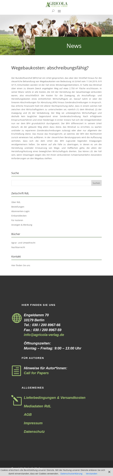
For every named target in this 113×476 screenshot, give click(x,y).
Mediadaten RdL (37, 406)
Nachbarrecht (18, 247)
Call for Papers (36, 373)
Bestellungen (17, 206)
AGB (28, 414)
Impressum (33, 423)
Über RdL (15, 202)
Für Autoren (17, 220)
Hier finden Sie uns (20, 265)
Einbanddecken (19, 215)
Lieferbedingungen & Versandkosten (54, 398)
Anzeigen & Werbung (21, 224)
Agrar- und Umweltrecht (23, 242)
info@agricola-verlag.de (44, 335)
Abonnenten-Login (20, 211)
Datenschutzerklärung (71, 473)
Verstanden (91, 473)
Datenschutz (34, 432)
